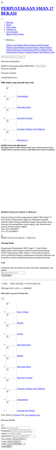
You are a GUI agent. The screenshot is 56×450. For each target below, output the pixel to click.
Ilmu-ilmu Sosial (24, 107)
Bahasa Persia (46, 50)
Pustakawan (11, 29)
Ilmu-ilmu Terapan (24, 118)
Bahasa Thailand (25, 52)
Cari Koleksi (6, 275)
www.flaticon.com (32, 415)
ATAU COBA (40, 66)
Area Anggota (12, 32)
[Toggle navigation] (2, 18)
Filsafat (20, 323)
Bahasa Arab (11, 45)
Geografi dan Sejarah (26, 410)
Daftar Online (18, 34)
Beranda (9, 22)
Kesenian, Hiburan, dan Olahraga (31, 129)
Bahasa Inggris (12, 47)
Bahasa (20, 356)
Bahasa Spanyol (26, 47)
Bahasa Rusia (12, 52)
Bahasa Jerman (39, 47)
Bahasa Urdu (49, 52)
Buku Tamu (11, 27)
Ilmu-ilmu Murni (24, 367)
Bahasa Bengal (23, 45)
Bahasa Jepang (21, 50)
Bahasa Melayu (34, 50)
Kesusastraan (22, 96)
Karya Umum (23, 312)
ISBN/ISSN (6, 436)
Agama (20, 334)
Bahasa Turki (38, 52)
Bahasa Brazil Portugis (39, 45)
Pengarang (5, 431)
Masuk (9, 34)
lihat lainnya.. (22, 140)
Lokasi (4, 441)
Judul (3, 428)
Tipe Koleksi (6, 439)
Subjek (4, 433)
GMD (3, 444)
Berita (8, 25)
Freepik (17, 415)
